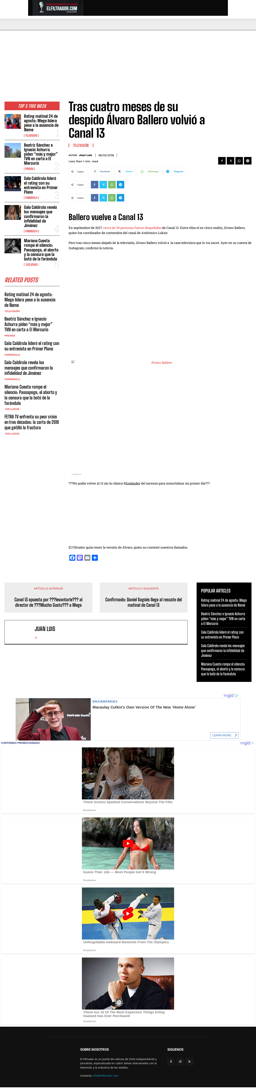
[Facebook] (222, 161)
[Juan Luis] (21, 632)
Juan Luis (85, 155)
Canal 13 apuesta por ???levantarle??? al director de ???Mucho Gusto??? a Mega (48, 602)
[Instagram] (180, 1061)
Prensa (29, 168)
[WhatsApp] (239, 161)
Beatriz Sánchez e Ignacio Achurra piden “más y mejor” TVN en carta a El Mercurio (41, 154)
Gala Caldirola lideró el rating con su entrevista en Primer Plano (41, 185)
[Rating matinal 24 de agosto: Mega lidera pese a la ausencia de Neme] (12, 121)
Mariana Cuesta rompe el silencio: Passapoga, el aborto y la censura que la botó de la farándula (41, 249)
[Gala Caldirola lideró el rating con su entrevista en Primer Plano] (12, 183)
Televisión (31, 135)
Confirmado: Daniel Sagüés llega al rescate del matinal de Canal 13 (143, 602)
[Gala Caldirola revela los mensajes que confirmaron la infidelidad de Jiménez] (12, 212)
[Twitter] (230, 161)
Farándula (31, 197)
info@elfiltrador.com (105, 1075)
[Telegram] (248, 161)
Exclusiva (31, 264)
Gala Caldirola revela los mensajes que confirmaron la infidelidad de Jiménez (40, 216)
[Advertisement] (128, 58)
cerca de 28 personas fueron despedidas (132, 228)
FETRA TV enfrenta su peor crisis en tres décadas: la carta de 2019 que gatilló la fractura (31, 422)
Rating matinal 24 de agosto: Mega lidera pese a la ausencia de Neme (41, 123)
